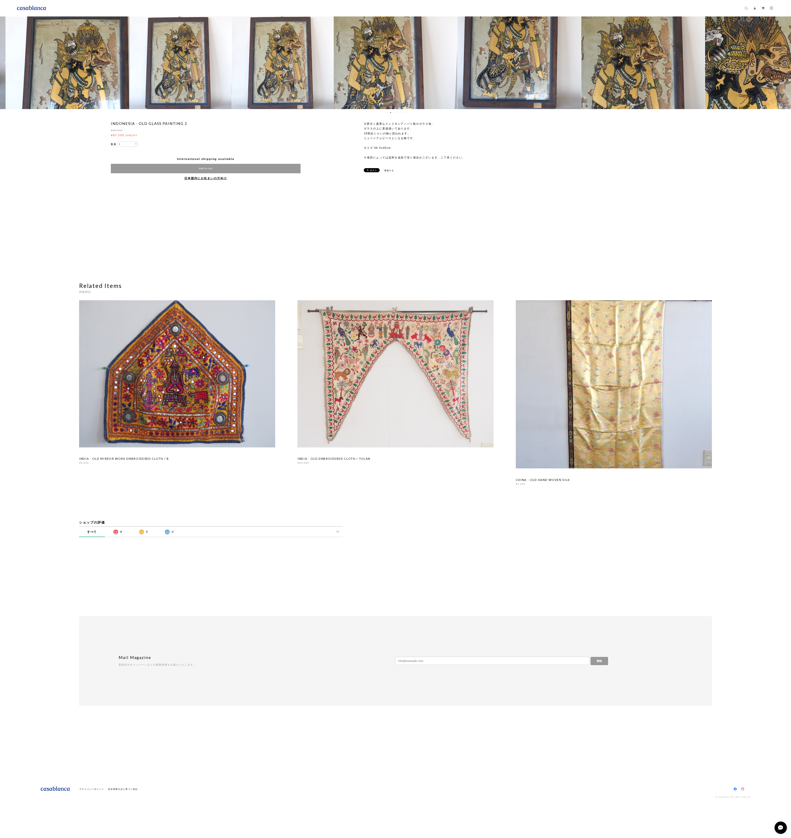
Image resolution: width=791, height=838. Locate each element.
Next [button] (785, 63)
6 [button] (398, 112)
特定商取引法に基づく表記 (123, 789)
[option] (83, 62)
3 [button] (390, 112)
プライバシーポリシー (91, 789)
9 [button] (406, 112)
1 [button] (385, 112)
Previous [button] (6, 63)
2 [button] (387, 112)
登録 (599, 660)
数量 (114, 144)
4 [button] (393, 112)
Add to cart (205, 168)
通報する (389, 170)
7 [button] (401, 112)
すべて (92, 531)
